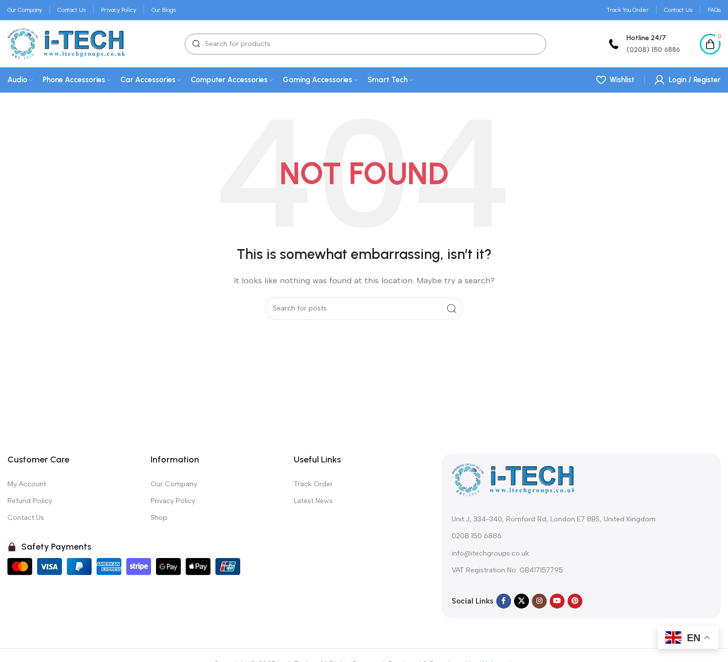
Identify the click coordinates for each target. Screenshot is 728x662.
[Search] (451, 308)
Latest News (313, 501)
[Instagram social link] (539, 601)
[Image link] (513, 479)
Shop (159, 517)
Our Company (174, 484)
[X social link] (521, 601)
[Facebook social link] (503, 601)
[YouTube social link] (557, 601)
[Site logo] (66, 43)
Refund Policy (29, 501)
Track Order (313, 484)
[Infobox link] (643, 44)
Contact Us (25, 517)
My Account (26, 484)
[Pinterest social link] (575, 601)
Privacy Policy (173, 501)
